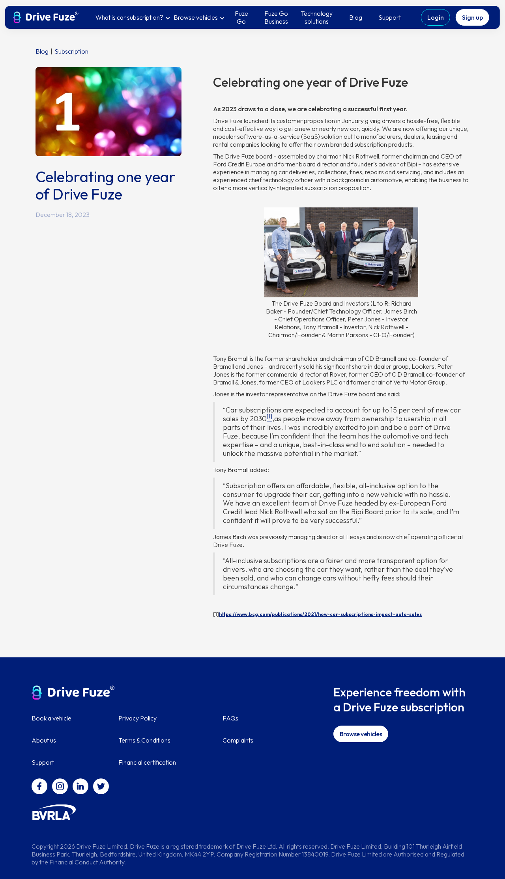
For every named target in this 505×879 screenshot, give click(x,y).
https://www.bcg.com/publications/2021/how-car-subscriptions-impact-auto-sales (320, 614)
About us (44, 740)
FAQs (230, 718)
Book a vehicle (51, 718)
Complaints (238, 740)
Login (435, 17)
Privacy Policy (137, 718)
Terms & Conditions (144, 740)
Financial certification (147, 762)
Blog (355, 17)
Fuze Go (241, 17)
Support (389, 17)
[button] (132, 17)
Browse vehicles (361, 734)
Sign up (472, 17)
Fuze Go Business (276, 17)
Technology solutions (317, 17)
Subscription (71, 51)
